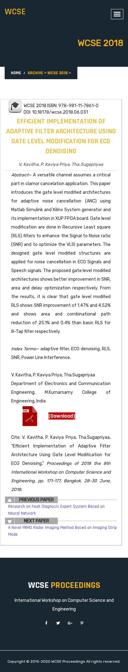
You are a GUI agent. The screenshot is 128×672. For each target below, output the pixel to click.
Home (16, 73)
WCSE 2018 (58, 73)
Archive (35, 73)
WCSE (15, 11)
